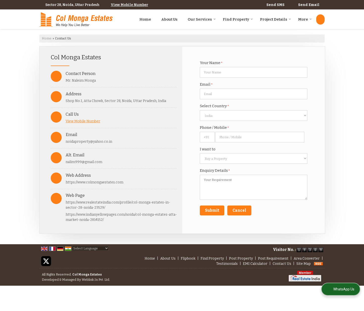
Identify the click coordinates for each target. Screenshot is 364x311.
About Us (169, 19)
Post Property (241, 258)
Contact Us (282, 264)
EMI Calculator (255, 264)
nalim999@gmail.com (84, 162)
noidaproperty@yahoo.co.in (89, 141)
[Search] (320, 19)
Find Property (236, 19)
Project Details (273, 19)
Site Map (303, 264)
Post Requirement (273, 258)
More (303, 19)
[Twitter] (46, 261)
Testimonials (227, 264)
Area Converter (307, 258)
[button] (129, 5)
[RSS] (318, 264)
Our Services (200, 19)
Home (145, 19)
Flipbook (188, 258)
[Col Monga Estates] (76, 19)
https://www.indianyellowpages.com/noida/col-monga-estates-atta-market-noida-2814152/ (121, 217)
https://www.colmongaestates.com (94, 182)
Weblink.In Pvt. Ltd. (96, 279)
